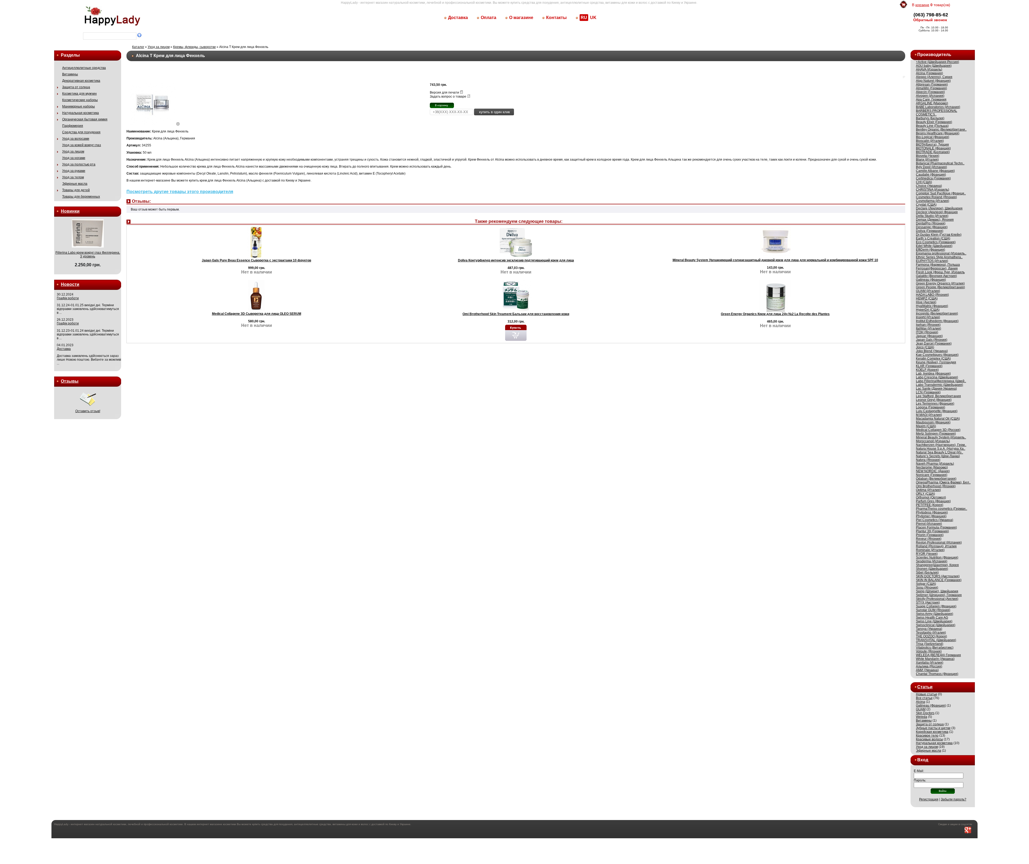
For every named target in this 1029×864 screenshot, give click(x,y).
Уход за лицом (73, 151)
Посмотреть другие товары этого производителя (179, 191)
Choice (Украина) (929, 186)
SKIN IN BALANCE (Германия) (938, 580)
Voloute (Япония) (929, 651)
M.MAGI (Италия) (929, 415)
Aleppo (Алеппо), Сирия (934, 77)
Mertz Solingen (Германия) (936, 433)
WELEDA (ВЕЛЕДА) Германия (938, 655)
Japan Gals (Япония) (931, 340)
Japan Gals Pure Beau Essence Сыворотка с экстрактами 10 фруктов (256, 260)
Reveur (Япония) (928, 539)
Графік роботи (68, 298)
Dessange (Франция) (932, 227)
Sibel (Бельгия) (927, 572)
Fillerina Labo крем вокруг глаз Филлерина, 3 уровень (87, 254)
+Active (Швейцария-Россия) (937, 62)
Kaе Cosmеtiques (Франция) (937, 355)
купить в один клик (494, 112)
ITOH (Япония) (927, 332)
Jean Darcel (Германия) (934, 343)
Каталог (138, 47)
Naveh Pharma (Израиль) (935, 464)
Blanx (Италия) (927, 159)
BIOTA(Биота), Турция (932, 144)
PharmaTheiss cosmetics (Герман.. (941, 509)
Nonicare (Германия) (931, 475)
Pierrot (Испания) (929, 524)
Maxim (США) (926, 426)
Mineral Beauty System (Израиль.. (941, 437)
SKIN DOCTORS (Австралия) (938, 576)
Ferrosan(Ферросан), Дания (937, 268)
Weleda (921, 717)
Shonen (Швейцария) (932, 569)
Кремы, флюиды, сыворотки (194, 47)
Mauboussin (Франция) (933, 422)
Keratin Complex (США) (933, 358)
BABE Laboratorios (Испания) (938, 107)
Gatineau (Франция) (931, 280)
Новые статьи (926, 694)
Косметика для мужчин (79, 93)
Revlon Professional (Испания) (939, 542)
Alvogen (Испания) (930, 96)
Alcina (920, 702)
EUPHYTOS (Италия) (932, 261)
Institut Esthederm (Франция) (937, 321)
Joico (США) (925, 347)
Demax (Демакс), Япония (935, 219)
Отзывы (70, 381)
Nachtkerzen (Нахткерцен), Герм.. (941, 445)
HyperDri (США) (927, 310)
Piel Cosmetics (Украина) (934, 520)
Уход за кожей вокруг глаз (81, 145)
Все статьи (924, 698)
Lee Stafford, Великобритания (938, 396)
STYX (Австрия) (928, 602)
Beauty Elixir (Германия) (934, 122)
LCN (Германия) (928, 392)
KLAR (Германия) (929, 366)
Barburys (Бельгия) (930, 118)
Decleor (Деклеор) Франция (937, 212)
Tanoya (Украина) (929, 629)
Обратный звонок (930, 20)
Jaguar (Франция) (929, 336)
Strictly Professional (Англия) (937, 599)
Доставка (458, 17)
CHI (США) (924, 182)
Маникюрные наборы (78, 106)
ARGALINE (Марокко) (932, 103)
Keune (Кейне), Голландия (936, 362)
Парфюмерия (72, 126)
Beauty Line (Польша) (932, 126)
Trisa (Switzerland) (929, 644)
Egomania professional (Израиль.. (941, 253)
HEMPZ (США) (927, 298)
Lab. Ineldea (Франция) (933, 373)
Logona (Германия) (930, 407)
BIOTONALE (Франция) (933, 148)
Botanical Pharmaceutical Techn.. (940, 163)
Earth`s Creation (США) (933, 238)
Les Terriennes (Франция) (935, 403)
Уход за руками (73, 171)
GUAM (921, 709)
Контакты (556, 17)
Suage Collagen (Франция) (936, 606)
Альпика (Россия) (929, 666)
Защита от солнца (76, 87)
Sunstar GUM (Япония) (933, 610)
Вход (922, 760)
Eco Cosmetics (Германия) (936, 242)
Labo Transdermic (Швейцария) (939, 385)
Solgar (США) (926, 584)
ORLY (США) (925, 494)
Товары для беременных (81, 196)
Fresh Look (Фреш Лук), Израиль (940, 272)
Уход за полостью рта (78, 164)
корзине (922, 5)
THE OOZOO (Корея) (931, 636)
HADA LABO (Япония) (932, 295)
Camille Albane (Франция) (935, 171)
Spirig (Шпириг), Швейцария (937, 591)
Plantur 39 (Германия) (932, 531)
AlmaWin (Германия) (931, 88)
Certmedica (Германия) (933, 178)
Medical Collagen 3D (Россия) (938, 430)
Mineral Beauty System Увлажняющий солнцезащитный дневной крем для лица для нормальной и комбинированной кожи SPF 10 (775, 260)
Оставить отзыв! (87, 411)
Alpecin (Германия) (930, 92)
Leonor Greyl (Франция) (934, 400)
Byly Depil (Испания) (931, 167)
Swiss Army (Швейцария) (934, 614)
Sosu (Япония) (927, 587)
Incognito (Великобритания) (937, 313)
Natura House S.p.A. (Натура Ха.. (940, 449)
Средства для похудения (81, 132)
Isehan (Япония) (928, 325)
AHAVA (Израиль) (929, 69)
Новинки (70, 211)
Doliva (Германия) (929, 231)
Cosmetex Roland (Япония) (936, 197)
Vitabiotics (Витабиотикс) (934, 647)
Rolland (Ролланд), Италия (936, 546)
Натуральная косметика (80, 113)
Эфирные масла (74, 184)
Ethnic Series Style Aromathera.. (939, 257)
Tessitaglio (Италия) (931, 632)
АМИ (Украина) (927, 670)
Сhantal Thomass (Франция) (937, 674)
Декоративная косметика (81, 81)
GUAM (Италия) (928, 291)
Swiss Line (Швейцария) (934, 621)
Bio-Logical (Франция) (932, 137)
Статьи (925, 687)
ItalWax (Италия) (928, 328)
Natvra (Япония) (928, 460)
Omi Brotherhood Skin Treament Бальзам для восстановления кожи (516, 314)
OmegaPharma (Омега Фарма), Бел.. (943, 482)
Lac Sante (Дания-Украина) (936, 388)
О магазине (521, 17)
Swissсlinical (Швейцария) (935, 625)
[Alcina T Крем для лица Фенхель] (154, 124)
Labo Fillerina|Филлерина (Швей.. (941, 381)
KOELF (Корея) (927, 370)
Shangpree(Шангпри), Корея (937, 565)
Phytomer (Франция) (931, 516)
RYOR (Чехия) (927, 554)
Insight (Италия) (928, 317)
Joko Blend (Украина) (932, 351)
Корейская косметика (932, 732)
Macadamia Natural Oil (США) (938, 418)
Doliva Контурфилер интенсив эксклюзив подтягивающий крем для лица (516, 260)
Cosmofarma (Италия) (932, 201)
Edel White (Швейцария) (934, 246)
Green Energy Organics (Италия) (940, 283)
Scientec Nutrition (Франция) (937, 557)
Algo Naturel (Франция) (933, 81)
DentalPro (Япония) (930, 223)
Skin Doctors (925, 713)
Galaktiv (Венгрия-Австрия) (936, 276)
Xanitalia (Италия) (929, 662)
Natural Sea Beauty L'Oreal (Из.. (939, 452)
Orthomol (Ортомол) (931, 497)
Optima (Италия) (928, 490)
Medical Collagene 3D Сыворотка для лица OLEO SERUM (256, 314)
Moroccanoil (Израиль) (933, 441)
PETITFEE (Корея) (929, 505)
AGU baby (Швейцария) (934, 66)
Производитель (934, 54)
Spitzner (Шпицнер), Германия (939, 595)
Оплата (488, 17)
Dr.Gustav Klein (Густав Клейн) (938, 235)
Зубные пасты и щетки (933, 728)
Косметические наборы (80, 100)
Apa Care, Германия (931, 99)
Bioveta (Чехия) (927, 156)
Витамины (70, 74)
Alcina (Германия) (929, 73)
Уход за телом (73, 177)
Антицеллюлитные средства (84, 68)
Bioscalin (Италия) (930, 141)
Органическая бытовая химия (84, 119)
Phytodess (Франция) (932, 512)
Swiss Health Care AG (932, 617)
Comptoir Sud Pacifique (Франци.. (941, 193)
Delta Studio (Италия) (932, 216)
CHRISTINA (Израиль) (932, 189)
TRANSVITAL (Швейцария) (936, 640)
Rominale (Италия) (930, 550)
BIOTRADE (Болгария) (933, 152)
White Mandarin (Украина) (935, 659)
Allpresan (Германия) (932, 84)
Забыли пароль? (953, 799)
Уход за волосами (75, 139)
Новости (70, 284)
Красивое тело (927, 735)
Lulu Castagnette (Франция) (936, 411)
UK (593, 17)
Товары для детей (76, 190)
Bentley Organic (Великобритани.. (941, 129)
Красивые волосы (929, 739)
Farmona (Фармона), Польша (938, 265)
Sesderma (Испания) (931, 561)
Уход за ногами (73, 158)
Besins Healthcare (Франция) (937, 133)
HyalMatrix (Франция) (932, 306)
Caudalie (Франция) (931, 174)
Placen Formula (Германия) (936, 527)
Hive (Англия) (926, 302)
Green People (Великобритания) (940, 287)
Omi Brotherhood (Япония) (936, 486)
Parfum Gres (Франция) (933, 501)
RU (584, 17)
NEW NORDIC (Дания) (933, 471)
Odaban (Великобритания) (936, 479)
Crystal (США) (926, 204)
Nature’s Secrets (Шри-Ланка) (938, 456)
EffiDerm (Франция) (930, 250)
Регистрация (928, 799)
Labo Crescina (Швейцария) (937, 377)
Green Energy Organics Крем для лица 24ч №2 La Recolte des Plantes (775, 314)
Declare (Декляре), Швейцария (939, 208)
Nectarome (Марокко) (932, 467)
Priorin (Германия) (930, 535)
